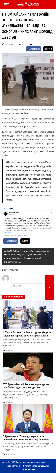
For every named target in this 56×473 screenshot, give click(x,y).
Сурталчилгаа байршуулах (36, 466)
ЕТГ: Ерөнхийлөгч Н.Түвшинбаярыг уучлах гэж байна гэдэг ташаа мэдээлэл (26, 386)
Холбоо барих (28, 469)
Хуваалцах (34, 49)
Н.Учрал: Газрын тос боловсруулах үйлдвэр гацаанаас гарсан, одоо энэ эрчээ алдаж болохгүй (27, 335)
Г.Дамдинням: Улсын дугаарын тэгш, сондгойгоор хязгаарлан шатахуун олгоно (26, 438)
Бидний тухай (13, 466)
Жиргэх (48, 49)
